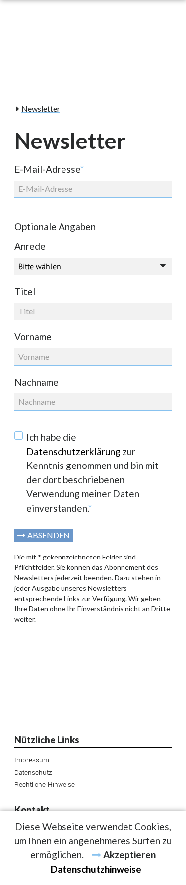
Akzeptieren (129, 854)
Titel (24, 291)
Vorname (33, 336)
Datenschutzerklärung (73, 451)
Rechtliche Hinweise (44, 784)
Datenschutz (33, 772)
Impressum (31, 760)
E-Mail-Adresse (49, 169)
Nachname (36, 382)
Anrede (30, 246)
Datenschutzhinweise (96, 869)
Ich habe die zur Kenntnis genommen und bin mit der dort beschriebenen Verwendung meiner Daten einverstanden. (92, 472)
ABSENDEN (48, 535)
